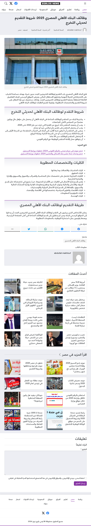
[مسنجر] (62, 229)
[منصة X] (11, 3)
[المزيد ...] (12, 229)
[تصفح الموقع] (85, 3)
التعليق (84, 449)
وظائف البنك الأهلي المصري (75, 241)
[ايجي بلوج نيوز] (50, 3)
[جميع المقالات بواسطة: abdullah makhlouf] (79, 257)
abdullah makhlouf (74, 30)
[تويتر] (29, 229)
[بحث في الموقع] (6, 3)
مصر (20, 30)
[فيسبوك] (16, 3)
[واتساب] (46, 229)
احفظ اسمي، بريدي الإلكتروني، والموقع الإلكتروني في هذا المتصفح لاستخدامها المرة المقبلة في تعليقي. (46, 478)
